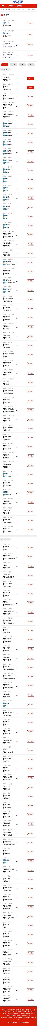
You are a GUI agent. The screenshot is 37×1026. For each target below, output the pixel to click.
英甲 (18, 9)
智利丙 (10, 774)
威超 (9, 968)
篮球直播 (19, 6)
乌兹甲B (10, 443)
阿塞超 (10, 959)
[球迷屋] (18, 2)
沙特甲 (10, 922)
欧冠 (13, 9)
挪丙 (9, 572)
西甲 (28, 9)
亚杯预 (10, 167)
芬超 (9, 544)
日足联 (10, 342)
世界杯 (8, 9)
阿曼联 (10, 949)
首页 (3, 6)
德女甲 (10, 636)
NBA (2, 9)
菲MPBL (10, 121)
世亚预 (10, 471)
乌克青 (10, 296)
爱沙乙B (10, 553)
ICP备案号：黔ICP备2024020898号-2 (18, 1022)
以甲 (9, 811)
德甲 (33, 9)
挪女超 (10, 784)
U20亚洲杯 (11, 20)
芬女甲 (10, 682)
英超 (23, 9)
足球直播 (10, 6)
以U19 (10, 581)
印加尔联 (10, 351)
